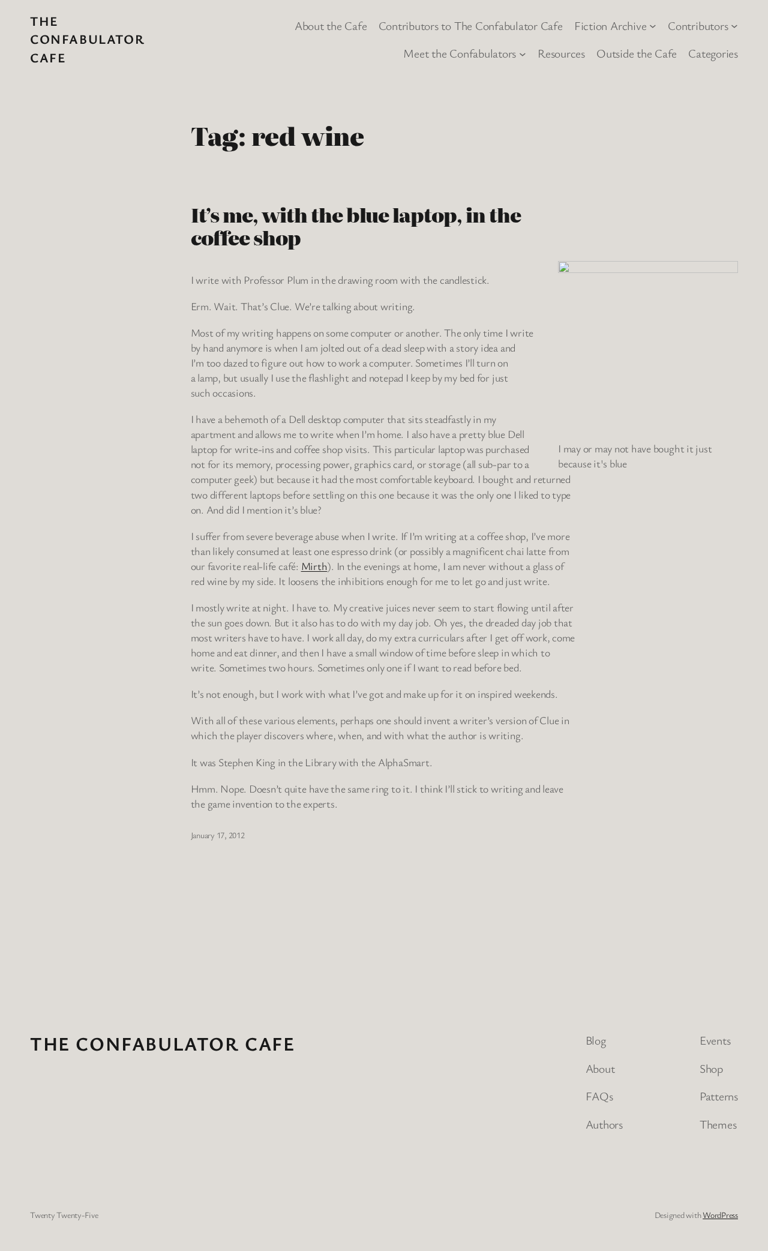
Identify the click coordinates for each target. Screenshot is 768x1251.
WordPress (720, 1214)
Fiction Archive (610, 25)
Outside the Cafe (636, 53)
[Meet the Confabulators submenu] (522, 53)
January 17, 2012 (218, 835)
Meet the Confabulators (459, 53)
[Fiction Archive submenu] (652, 25)
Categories (713, 53)
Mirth (314, 566)
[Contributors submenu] (734, 25)
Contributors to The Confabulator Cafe (471, 25)
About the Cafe (331, 25)
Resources (561, 53)
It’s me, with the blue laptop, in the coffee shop (356, 226)
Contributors (698, 25)
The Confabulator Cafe (87, 39)
